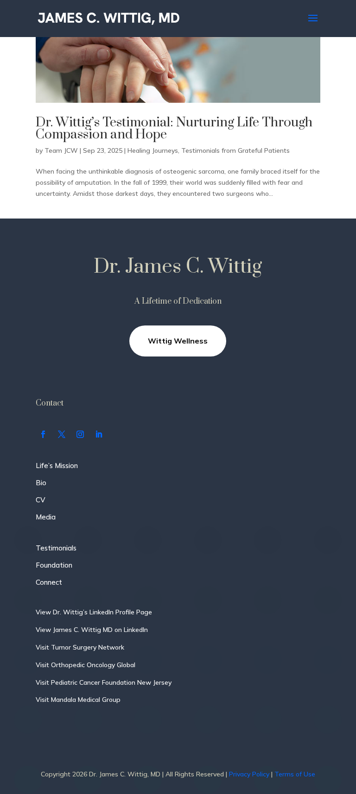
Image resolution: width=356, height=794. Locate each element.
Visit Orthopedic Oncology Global (85, 665)
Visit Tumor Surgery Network (80, 647)
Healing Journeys (152, 150)
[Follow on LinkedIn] (98, 434)
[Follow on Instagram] (80, 434)
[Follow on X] (61, 434)
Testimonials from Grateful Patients (235, 150)
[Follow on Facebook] (43, 434)
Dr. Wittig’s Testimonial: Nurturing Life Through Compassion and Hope (174, 128)
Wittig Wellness (178, 340)
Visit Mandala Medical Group (78, 699)
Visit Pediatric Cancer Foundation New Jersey (104, 682)
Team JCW (61, 150)
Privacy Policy (249, 774)
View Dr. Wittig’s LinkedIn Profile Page (94, 612)
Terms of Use (294, 774)
